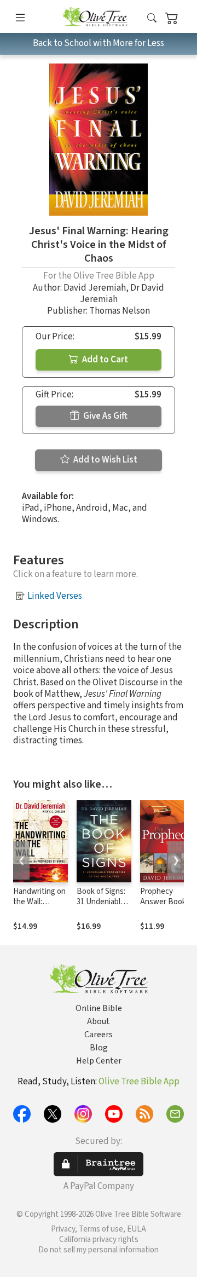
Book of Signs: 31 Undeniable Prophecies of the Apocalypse (103, 907)
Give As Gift (105, 416)
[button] (152, 18)
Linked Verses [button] (54, 596)
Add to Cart (104, 359)
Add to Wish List (104, 459)
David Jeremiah (94, 287)
